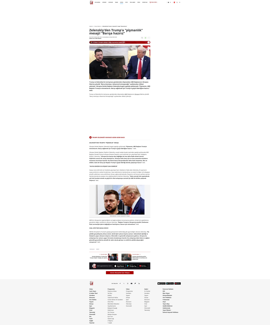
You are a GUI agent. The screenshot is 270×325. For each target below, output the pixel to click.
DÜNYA (121, 2)
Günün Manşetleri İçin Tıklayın (120, 273)
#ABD (97, 249)
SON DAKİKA (97, 2)
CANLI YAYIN (154, 2)
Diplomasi (111, 310)
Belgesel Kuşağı (112, 308)
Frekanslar (166, 299)
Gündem (92, 295)
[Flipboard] (135, 283)
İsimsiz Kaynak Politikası (170, 312)
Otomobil (92, 314)
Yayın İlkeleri (167, 310)
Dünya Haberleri (97, 26)
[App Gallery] (142, 266)
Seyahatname (112, 306)
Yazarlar (91, 323)
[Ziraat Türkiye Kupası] (174, 2)
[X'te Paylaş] (142, 37)
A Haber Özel (93, 293)
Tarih (90, 318)
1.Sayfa (110, 323)
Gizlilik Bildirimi (167, 306)
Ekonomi (92, 297)
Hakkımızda (166, 308)
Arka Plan (110, 302)
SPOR (126, 2)
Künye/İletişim (167, 295)
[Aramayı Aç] (177, 2)
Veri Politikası (167, 297)
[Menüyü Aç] (179, 2)
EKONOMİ (110, 2)
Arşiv (164, 302)
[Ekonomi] (162, 2)
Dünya (91, 304)
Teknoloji (92, 312)
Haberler (91, 26)
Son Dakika (92, 299)
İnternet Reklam (168, 289)
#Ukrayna (92, 249)
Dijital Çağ (111, 318)
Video (91, 289)
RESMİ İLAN (144, 2)
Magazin (92, 308)
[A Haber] (91, 2)
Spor (90, 306)
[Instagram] (127, 283)
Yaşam (91, 302)
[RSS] (139, 283)
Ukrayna (137, 94)
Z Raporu (110, 321)
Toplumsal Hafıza (113, 297)
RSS (164, 291)
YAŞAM (116, 2)
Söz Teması (111, 312)
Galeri (146, 289)
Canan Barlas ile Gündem (115, 299)
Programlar (111, 289)
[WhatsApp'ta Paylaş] (145, 37)
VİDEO (138, 2)
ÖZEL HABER (132, 2)
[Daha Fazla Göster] (148, 37)
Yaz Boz (110, 293)
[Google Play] (131, 266)
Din (90, 316)
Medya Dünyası (112, 314)
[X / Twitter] (123, 283)
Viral (90, 310)
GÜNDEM (104, 2)
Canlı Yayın (92, 291)
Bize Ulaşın (166, 293)
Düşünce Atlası (112, 291)
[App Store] (119, 266)
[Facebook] (120, 283)
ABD (126, 94)
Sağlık (91, 321)
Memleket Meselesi (113, 304)
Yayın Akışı (166, 304)
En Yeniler (147, 291)
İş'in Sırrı (110, 316)
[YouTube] (131, 283)
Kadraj (109, 295)
